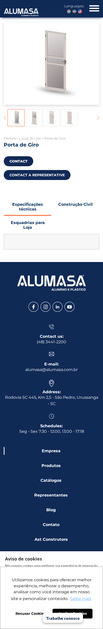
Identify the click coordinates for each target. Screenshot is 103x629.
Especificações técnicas (27, 207)
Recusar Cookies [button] (31, 613)
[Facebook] (33, 307)
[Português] (69, 11)
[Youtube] (69, 307)
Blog (51, 510)
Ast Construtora (51, 539)
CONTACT (19, 161)
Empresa (51, 450)
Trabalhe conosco (63, 618)
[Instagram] (45, 307)
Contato (51, 524)
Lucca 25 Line (30, 138)
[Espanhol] (74, 11)
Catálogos (51, 480)
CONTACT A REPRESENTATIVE (37, 175)
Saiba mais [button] (80, 598)
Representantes (51, 495)
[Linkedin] (57, 307)
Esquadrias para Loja (28, 225)
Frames (10, 138)
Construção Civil (75, 204)
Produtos (51, 465)
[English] (80, 11)
